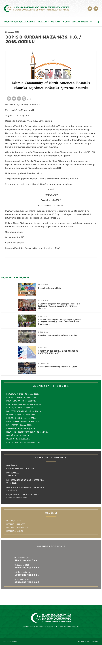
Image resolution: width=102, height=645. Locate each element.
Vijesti (66, 22)
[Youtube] (96, 8)
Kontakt (75, 22)
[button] (98, 22)
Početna (8, 22)
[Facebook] (90, 8)
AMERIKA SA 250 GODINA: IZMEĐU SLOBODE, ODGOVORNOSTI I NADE (58, 352)
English (85, 22)
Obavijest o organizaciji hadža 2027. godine (57, 335)
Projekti (55, 22)
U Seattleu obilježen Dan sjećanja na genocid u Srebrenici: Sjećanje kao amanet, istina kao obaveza (59, 306)
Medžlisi (42, 22)
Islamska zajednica (24, 22)
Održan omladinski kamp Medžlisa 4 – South (57, 367)
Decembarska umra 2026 (49, 288)
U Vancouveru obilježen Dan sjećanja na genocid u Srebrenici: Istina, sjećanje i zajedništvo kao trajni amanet (59, 321)
